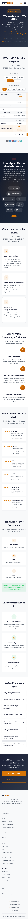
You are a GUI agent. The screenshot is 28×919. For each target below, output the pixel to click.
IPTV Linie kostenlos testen (8, 827)
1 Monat (6, 77)
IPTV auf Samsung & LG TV (8, 855)
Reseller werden (6, 877)
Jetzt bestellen (20, 134)
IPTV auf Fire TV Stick (7, 852)
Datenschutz (5, 891)
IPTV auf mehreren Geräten (8, 860)
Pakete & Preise (5, 816)
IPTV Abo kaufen (14, 773)
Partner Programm (6, 880)
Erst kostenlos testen (14, 780)
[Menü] (24, 3)
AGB (3, 888)
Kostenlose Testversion (7, 821)
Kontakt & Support (6, 874)
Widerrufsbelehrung (7, 894)
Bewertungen (5, 871)
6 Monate (21, 77)
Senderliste (4, 832)
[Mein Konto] (21, 3)
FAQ (3, 849)
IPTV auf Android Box (7, 857)
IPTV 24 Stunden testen (7, 824)
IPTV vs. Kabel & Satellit (7, 863)
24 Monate (17, 80)
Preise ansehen (5, 813)
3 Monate (13, 77)
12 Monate (10, 80)
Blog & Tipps (5, 846)
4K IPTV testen (5, 830)
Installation (4, 841)
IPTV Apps (4, 843)
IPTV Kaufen (5, 819)
